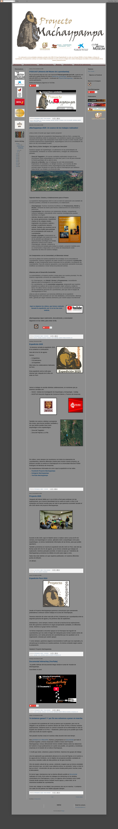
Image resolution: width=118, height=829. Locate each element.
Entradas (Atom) (38, 798)
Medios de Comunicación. (46, 64)
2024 (17, 153)
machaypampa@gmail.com (80, 807)
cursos (37, 571)
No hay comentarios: (47, 118)
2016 (17, 164)
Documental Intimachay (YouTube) (43, 661)
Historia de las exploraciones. (82, 64)
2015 (17, 166)
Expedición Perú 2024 (38, 578)
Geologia (64, 337)
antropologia (48, 120)
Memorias (58, 64)
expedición (79, 120)
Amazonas (44, 120)
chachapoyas (61, 120)
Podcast (40, 121)
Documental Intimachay (30, 64)
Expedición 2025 (36, 344)
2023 (17, 155)
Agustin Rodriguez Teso (38, 120)
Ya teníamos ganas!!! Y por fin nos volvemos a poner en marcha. (56, 718)
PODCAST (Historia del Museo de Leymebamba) (49, 72)
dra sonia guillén (69, 120)
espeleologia (75, 120)
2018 (17, 161)
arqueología (57, 120)
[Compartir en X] (56, 118)
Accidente (35, 711)
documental (51, 711)
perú (71, 337)
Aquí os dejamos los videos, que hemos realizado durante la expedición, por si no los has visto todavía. (47, 308)
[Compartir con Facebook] (57, 118)
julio (18, 151)
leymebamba (36, 121)
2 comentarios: (46, 653)
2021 (17, 158)
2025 (34, 571)
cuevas (65, 120)
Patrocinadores (68, 64)
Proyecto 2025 (35, 496)
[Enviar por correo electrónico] (53, 118)
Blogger (62, 810)
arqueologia (52, 120)
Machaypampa (18, 64)
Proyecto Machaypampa (66, 78)
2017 (17, 163)
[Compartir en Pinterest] (59, 118)
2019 (17, 160)
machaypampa (44, 571)
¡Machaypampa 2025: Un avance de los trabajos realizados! (53, 128)
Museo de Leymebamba (59, 76)
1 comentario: (46, 489)
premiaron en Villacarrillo (40, 740)
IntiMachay (32, 121)
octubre (18, 150)
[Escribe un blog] (54, 118)
